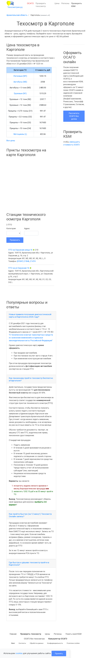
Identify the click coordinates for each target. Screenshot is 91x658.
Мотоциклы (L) (20, 134)
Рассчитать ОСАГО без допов (74, 116)
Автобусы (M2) (20, 82)
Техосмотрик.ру (15, 7)
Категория (11, 228)
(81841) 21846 (23, 261)
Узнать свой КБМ (73, 634)
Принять (59, 653)
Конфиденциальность (55, 643)
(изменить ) (45, 15)
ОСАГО (30, 3)
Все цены (10, 140)
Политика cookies (73, 643)
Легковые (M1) (20, 76)
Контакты (22, 643)
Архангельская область (17, 15)
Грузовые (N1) (20, 93)
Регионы (65, 3)
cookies (19, 653)
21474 (32, 261)
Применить (15, 240)
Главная (13, 634)
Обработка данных (36, 643)
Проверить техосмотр (41, 4)
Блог (13, 643)
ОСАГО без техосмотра (34, 639)
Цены (57, 3)
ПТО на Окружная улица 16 (20, 250)
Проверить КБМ (76, 4)
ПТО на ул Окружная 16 (18, 268)
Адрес (27, 228)
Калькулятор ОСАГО (57, 639)
